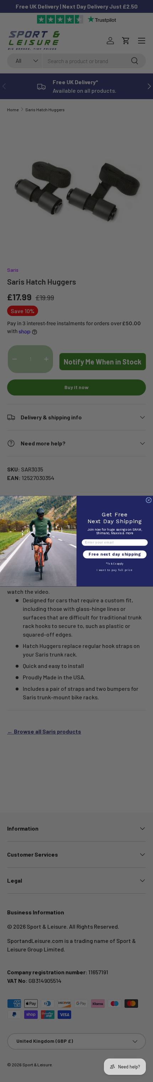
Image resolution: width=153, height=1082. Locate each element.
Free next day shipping (115, 554)
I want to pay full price (115, 570)
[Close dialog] (148, 500)
